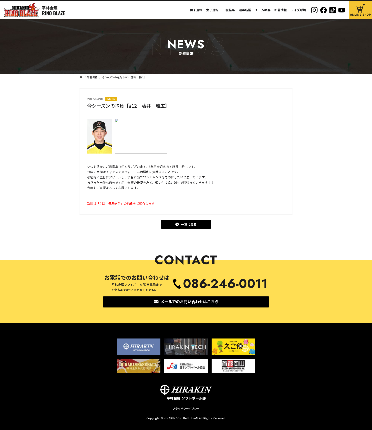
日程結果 (228, 10)
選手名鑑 (245, 10)
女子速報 (212, 10)
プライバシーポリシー (186, 408)
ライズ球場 (298, 10)
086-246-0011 (225, 283)
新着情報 (280, 10)
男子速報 (196, 10)
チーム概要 (262, 10)
